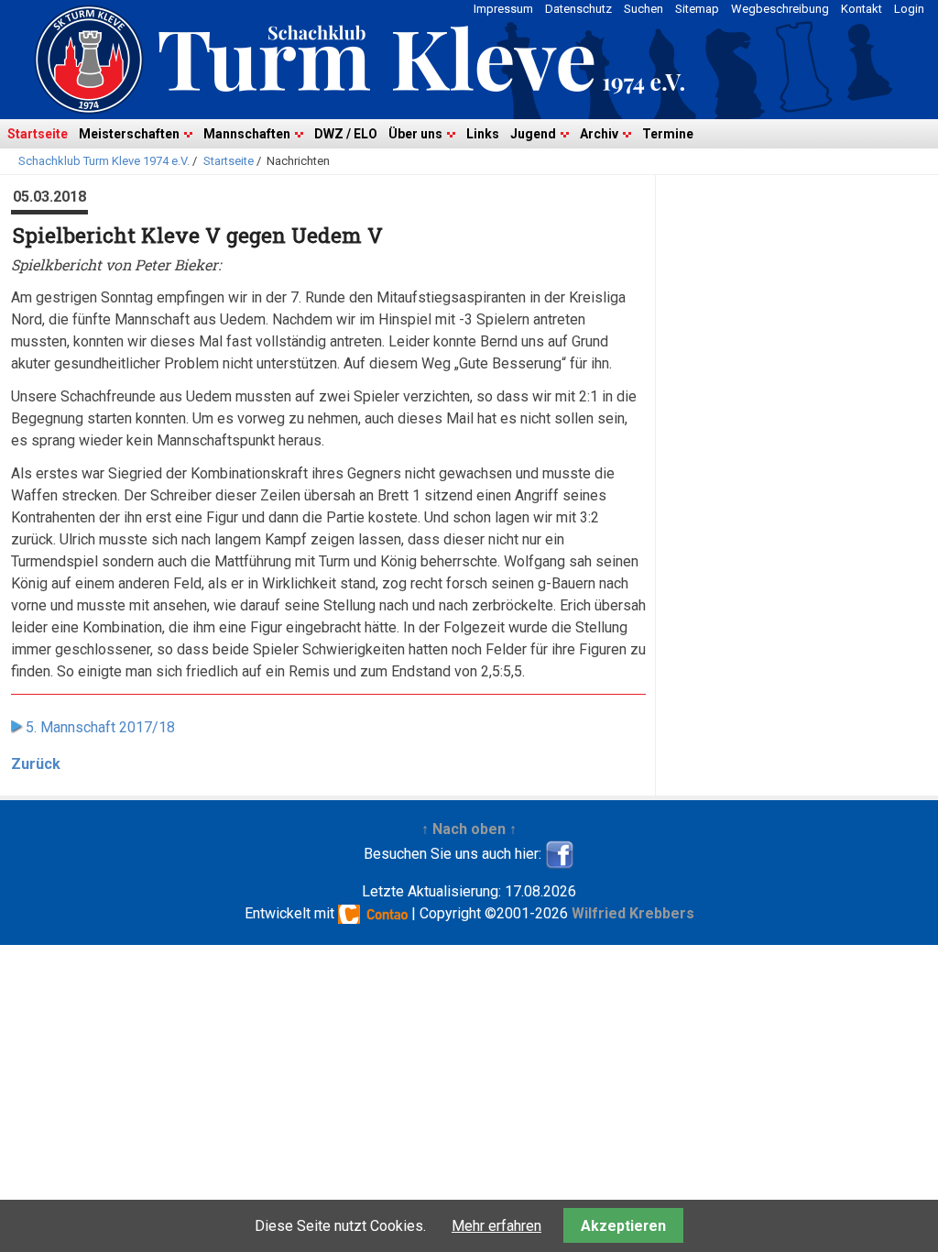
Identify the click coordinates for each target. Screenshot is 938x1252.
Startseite (37, 133)
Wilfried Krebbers (633, 913)
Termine (667, 133)
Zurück (35, 764)
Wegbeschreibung (780, 9)
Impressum (503, 9)
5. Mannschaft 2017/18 (100, 727)
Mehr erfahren (496, 1226)
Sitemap (697, 9)
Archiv (599, 133)
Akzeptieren (623, 1226)
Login (909, 9)
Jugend (533, 133)
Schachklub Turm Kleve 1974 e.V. (104, 161)
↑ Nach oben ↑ (469, 829)
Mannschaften (246, 133)
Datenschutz (578, 9)
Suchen (643, 9)
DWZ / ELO (345, 133)
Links (482, 133)
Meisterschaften (129, 133)
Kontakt (861, 9)
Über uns (415, 133)
